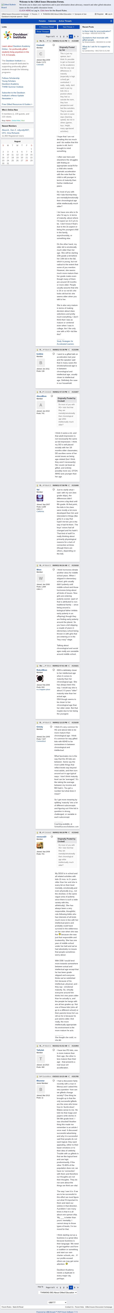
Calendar (52, 21)
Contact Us (69, 1307)
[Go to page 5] (78, 36)
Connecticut (41, 741)
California (40, 511)
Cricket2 (47, 392)
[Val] (40, 501)
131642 (76, 833)
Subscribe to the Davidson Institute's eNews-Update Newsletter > (13, 96)
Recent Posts (88, 27)
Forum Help (79, 1307)
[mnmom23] (40, 848)
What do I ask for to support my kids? (96, 47)
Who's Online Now (10, 110)
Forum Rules (6, 1307)
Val (50, 41)
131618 (76, 565)
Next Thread (68, 27)
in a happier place (43, 689)
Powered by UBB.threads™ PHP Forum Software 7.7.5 (57, 1312)
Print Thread (43, 31)
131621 (76, 666)
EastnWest (46, 1076)
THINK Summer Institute (12, 87)
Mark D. (48, 350)
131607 (76, 392)
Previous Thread (47, 27)
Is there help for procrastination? (96, 31)
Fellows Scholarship (10, 78)
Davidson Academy (10, 84)
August (17, 141)
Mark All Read (18, 1307)
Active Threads (65, 21)
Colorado (40, 65)
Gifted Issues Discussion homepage (15, 14)
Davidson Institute (14, 61)
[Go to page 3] (57, 36)
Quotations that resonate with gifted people (95, 39)
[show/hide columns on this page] (111, 21)
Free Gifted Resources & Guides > (17, 104)
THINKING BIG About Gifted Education (57, 14)
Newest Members (9, 126)
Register (100, 14)
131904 (76, 1046)
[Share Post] (68, 41)
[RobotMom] (40, 681)
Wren (49, 666)
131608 (76, 485)
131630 (76, 723)
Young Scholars (9, 81)
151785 (76, 1076)
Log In (109, 14)
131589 (76, 41)
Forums (34, 14)
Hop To (40, 1287)
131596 (76, 350)
